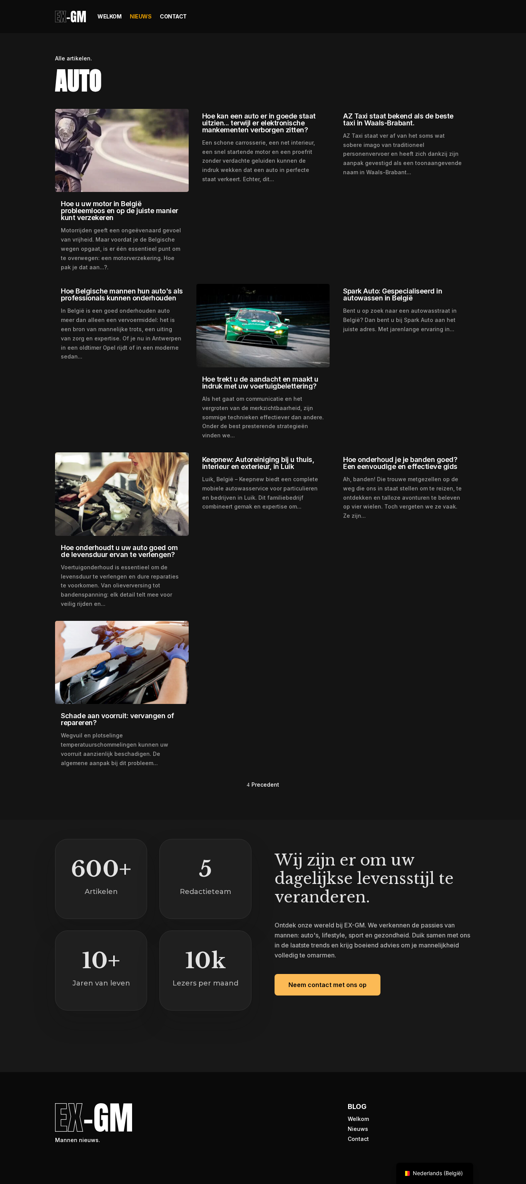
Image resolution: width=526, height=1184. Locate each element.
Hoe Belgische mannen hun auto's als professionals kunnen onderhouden (122, 294)
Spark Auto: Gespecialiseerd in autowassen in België (392, 294)
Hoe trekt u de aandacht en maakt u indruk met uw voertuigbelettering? (260, 382)
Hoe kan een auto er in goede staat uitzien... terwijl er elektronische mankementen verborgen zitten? (259, 123)
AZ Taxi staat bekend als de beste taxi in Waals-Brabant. (398, 119)
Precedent (265, 784)
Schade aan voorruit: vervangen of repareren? (117, 719)
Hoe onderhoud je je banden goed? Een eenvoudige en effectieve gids (400, 462)
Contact (173, 16)
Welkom (109, 16)
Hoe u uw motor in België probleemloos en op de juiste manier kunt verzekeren (119, 211)
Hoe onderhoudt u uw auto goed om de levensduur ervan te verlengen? (119, 551)
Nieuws (140, 16)
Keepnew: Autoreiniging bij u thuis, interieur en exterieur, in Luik (258, 462)
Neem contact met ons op (327, 985)
